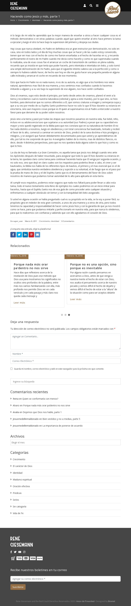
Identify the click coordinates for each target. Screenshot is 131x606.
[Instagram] (24, 552)
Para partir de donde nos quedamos (62, 266)
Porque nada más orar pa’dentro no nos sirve (46, 405)
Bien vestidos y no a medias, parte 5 (61, 418)
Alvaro (16, 405)
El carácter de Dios (22, 466)
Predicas (17, 493)
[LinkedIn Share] (25, 234)
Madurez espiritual (22, 479)
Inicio (12, 20)
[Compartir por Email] (37, 234)
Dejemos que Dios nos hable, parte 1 (42, 412)
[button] (62, 315)
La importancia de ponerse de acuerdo (62, 425)
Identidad (36, 20)
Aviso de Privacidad (85, 601)
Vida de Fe (18, 513)
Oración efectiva (21, 486)
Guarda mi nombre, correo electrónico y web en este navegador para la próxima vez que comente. (59, 368)
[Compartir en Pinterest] (31, 234)
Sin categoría (19, 506)
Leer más (48, 299)
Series (16, 499)
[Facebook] (11, 552)
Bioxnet (111, 601)
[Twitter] (15, 552)
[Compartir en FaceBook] (13, 234)
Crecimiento (23, 20)
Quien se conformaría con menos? (40, 398)
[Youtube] (19, 552)
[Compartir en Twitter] (19, 234)
